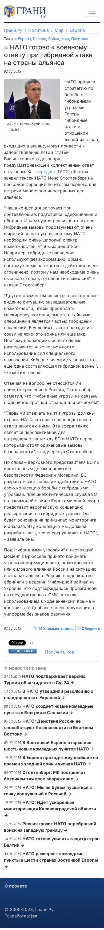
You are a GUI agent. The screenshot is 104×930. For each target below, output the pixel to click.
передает (46, 171)
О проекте (16, 886)
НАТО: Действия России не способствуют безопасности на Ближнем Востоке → (48, 727)
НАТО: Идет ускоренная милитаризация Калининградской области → (50, 809)
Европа (77, 30)
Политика (38, 30)
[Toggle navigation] (92, 11)
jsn (34, 916)
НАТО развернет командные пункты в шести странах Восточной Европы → (51, 860)
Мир (59, 30)
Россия (39, 38)
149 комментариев (55, 628)
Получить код (59, 652)
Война (53, 38)
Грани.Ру (13, 30)
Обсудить (90, 628)
